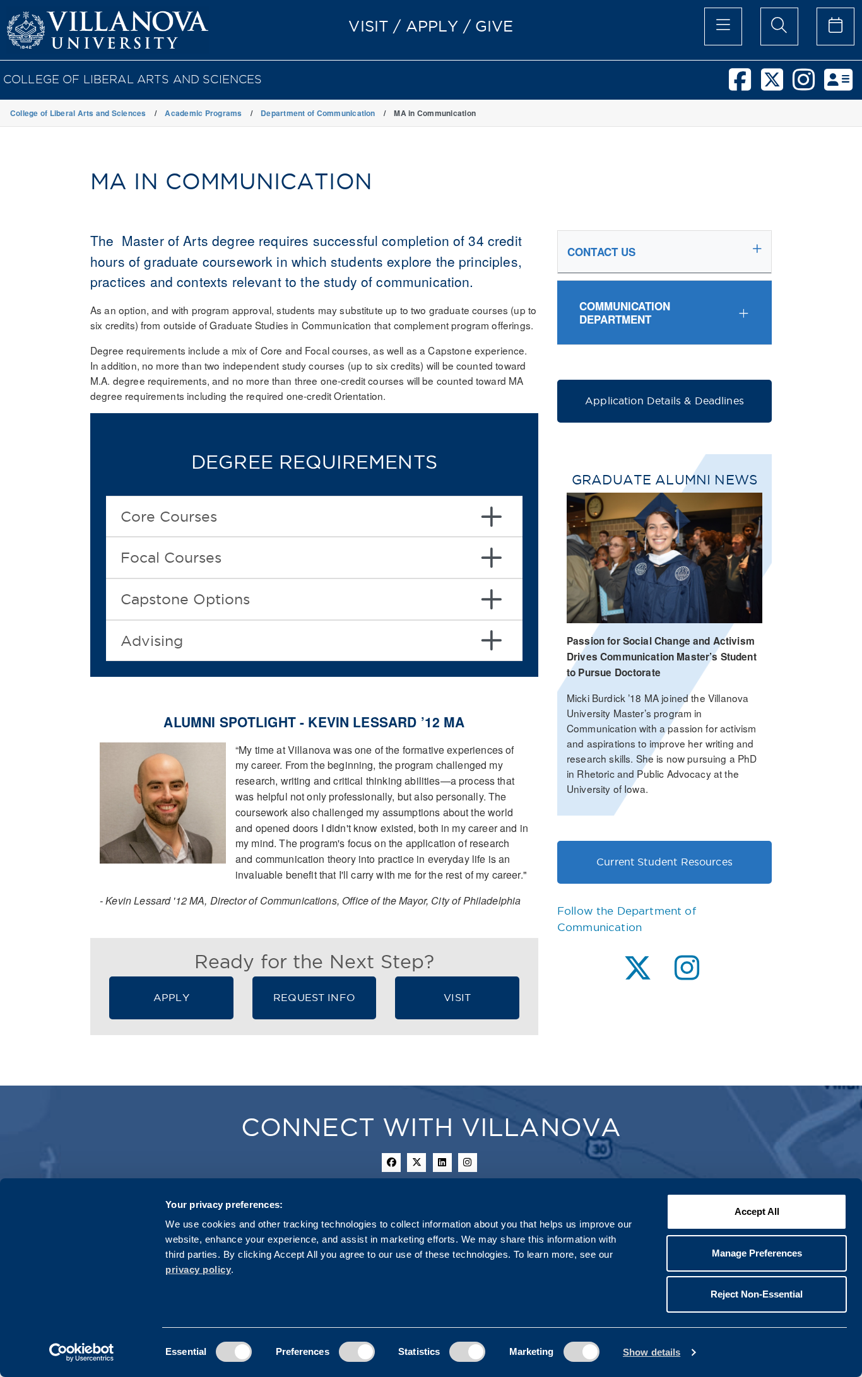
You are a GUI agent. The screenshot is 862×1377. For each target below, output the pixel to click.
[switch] (357, 1352)
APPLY (432, 26)
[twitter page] (637, 967)
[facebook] (744, 85)
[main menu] (723, 26)
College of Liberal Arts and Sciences (133, 79)
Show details (651, 1352)
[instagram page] (687, 967)
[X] (777, 85)
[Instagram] (808, 85)
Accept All (757, 1211)
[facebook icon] (391, 1162)
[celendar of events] (835, 26)
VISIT (368, 26)
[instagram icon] (467, 1162)
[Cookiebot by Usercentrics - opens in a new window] (82, 1352)
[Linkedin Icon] (442, 1162)
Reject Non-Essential (757, 1294)
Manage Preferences (757, 1253)
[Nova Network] (843, 85)
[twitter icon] (416, 1162)
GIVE (494, 26)
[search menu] (779, 26)
